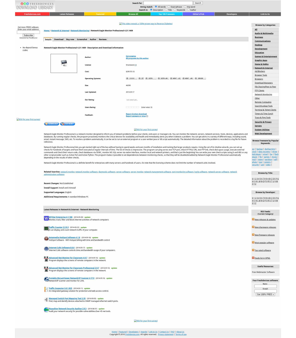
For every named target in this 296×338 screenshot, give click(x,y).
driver (274, 151)
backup (260, 149)
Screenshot (82, 39)
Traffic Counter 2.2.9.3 (59, 227)
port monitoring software (182, 171)
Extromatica (131, 56)
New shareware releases (265, 227)
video (268, 164)
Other (257, 98)
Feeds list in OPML (262, 258)
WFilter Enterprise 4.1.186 (60, 217)
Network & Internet (60, 30)
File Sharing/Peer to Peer (265, 86)
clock (254, 151)
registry (267, 162)
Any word (191, 7)
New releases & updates (265, 219)
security (255, 164)
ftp (260, 157)
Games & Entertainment (266, 56)
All (256, 29)
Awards (144, 331)
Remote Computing (263, 102)
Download (59, 39)
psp (260, 162)
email (265, 154)
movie (274, 157)
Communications (263, 41)
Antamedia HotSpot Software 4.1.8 (64, 237)
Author (193, 10)
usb (262, 164)
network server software (218, 171)
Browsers (259, 79)
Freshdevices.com (32, 14)
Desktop (258, 45)
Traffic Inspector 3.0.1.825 (60, 288)
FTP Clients (259, 90)
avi (253, 149)
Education (259, 52)
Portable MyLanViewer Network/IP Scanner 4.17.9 (71, 278)
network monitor (67, 171)
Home (114, 331)
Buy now (70, 39)
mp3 (254, 159)
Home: (47, 30)
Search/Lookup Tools (264, 106)
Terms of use (181, 334)
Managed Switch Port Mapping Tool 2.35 (67, 298)
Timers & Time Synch (264, 113)
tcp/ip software (200, 171)
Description (158, 10)
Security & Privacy (263, 122)
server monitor (137, 171)
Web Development (263, 133)
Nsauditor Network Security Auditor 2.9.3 (67, 308)
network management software (157, 171)
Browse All (133, 14)
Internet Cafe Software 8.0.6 (61, 247)
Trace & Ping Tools (263, 117)
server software (123, 171)
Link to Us (265, 14)
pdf (275, 159)
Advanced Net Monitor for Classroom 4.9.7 (68, 257)
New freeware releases (265, 235)
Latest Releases (67, 14)
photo (254, 162)
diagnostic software (107, 171)
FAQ (172, 331)
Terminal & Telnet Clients (265, 110)
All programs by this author (137, 58)
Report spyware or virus (136, 116)
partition (268, 159)
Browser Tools (261, 75)
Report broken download (136, 114)
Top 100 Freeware (167, 14)
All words (162, 7)
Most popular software (264, 242)
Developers (232, 14)
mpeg (260, 159)
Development (261, 48)
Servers (258, 126)
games (267, 157)
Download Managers (264, 83)
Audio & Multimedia (264, 33)
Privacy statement (165, 334)
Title (170, 10)
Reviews (103, 39)
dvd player (256, 154)
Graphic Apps (261, 60)
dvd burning (270, 149)
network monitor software (86, 171)
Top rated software (263, 250)
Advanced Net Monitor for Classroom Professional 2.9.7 (74, 268)
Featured (100, 14)
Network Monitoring (80, 30)
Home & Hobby (262, 64)
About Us (180, 331)
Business (259, 37)
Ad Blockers (260, 71)
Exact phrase (176, 7)
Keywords (180, 10)
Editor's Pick (198, 14)
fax (271, 154)
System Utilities (262, 129)
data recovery (264, 151)
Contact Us (164, 331)
